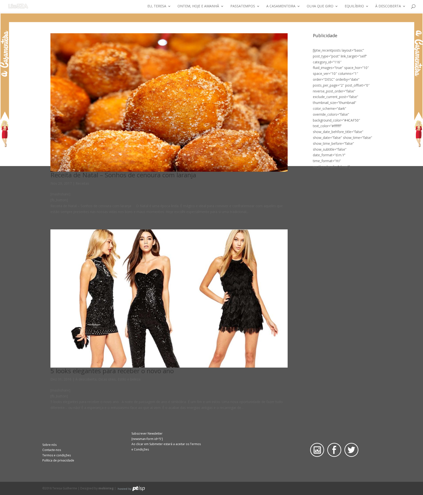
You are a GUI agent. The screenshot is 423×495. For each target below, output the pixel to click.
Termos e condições (56, 455)
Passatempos (242, 6)
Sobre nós (49, 445)
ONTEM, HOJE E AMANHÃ (198, 6)
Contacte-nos (51, 450)
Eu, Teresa (156, 6)
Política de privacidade (58, 460)
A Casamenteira (280, 6)
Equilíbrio (354, 6)
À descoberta (388, 6)
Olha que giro (320, 6)
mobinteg (106, 488)
